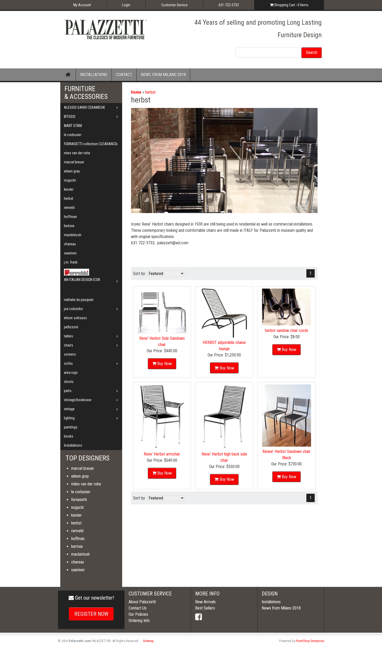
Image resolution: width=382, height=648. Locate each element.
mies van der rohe (77, 153)
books (68, 436)
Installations (73, 445)
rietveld (69, 208)
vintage (69, 409)
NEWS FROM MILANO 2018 (163, 74)
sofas (68, 363)
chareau (70, 244)
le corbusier (72, 135)
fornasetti (79, 499)
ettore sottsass (75, 318)
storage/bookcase (77, 400)
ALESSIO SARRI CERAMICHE (84, 107)
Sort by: (139, 273)
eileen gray (72, 171)
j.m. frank (70, 262)
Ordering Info (139, 620)
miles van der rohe (86, 484)
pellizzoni (71, 327)
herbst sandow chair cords (286, 330)
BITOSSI (69, 116)
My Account (82, 5)
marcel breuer (74, 162)
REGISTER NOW (91, 614)
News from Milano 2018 (281, 608)
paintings (70, 427)
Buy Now (164, 363)
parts (67, 391)
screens (70, 354)
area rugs (71, 372)
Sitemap (148, 641)
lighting (69, 418)
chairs (68, 345)
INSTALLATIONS (93, 74)
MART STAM (73, 126)
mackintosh (72, 235)
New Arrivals (205, 601)
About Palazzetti (142, 601)
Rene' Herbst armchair (162, 454)
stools (69, 382)
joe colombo (73, 309)
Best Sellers (205, 608)
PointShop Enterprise (310, 641)
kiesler (69, 189)
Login (126, 5)
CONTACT (124, 74)
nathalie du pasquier (79, 300)
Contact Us (138, 608)
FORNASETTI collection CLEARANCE (90, 144)
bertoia (69, 226)
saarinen (70, 253)
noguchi (70, 180)
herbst (150, 92)
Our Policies (138, 614)
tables (68, 336)
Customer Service (174, 5)
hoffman (70, 217)
